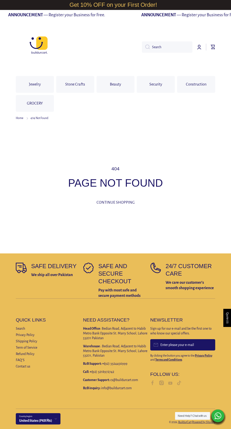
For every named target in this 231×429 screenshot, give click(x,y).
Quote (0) (227, 318)
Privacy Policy (25, 335)
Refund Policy (25, 354)
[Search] (146, 47)
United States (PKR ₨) (35, 420)
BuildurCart (185, 422)
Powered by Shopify (203, 422)
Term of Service (26, 347)
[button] (213, 47)
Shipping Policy (26, 341)
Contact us (23, 366)
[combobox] (167, 47)
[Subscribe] (209, 344)
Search (20, 328)
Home (19, 118)
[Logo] (38, 47)
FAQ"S (20, 360)
